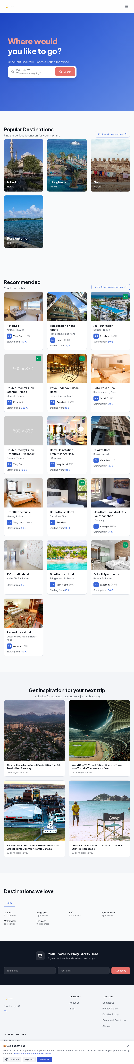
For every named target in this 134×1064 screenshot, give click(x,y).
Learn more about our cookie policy (32, 1053)
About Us (74, 1002)
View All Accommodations (109, 287)
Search (67, 71)
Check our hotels (14, 288)
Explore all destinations (110, 134)
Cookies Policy (110, 1014)
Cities (9, 902)
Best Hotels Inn (12, 1040)
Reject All (29, 1059)
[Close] (128, 1045)
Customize (14, 1059)
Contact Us (108, 1002)
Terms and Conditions (114, 1020)
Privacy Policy (110, 1008)
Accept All (44, 1059)
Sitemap (106, 1026)
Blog (72, 1008)
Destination (23, 70)
